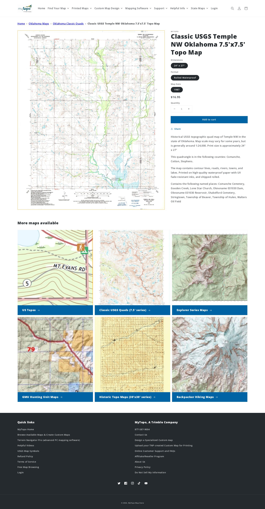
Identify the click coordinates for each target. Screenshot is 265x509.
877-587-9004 (142, 429)
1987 (177, 89)
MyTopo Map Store (136, 503)
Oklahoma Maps (39, 23)
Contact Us (141, 434)
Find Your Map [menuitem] (57, 8)
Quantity (175, 102)
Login (20, 472)
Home (21, 23)
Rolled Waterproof (185, 77)
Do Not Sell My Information (150, 472)
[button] (232, 8)
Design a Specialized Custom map (154, 440)
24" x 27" (179, 65)
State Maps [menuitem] (198, 8)
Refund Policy (25, 456)
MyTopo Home (25, 429)
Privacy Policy (142, 467)
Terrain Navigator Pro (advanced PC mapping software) (48, 440)
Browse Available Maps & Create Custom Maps (43, 434)
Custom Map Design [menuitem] (106, 8)
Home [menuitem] (41, 8)
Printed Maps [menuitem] (80, 8)
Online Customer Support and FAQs (155, 451)
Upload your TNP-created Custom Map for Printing (163, 445)
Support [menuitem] (159, 8)
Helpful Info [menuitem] (177, 8)
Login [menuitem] (214, 8)
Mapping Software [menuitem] (136, 8)
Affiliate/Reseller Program (149, 456)
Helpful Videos (25, 445)
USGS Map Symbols (28, 451)
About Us (140, 461)
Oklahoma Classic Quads (68, 23)
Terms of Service (26, 461)
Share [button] (177, 128)
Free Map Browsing (28, 467)
